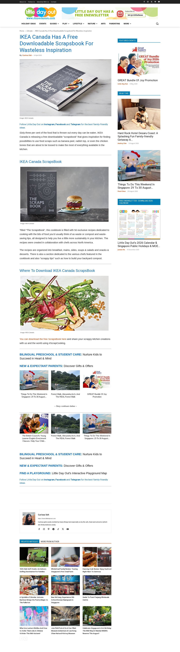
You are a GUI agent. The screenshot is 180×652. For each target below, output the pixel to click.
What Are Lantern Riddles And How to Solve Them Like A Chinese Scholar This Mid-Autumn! (33, 630)
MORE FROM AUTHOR (50, 542)
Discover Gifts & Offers (78, 366)
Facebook (60, 124)
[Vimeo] (155, 1)
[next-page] (25, 638)
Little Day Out (123, 84)
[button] (157, 23)
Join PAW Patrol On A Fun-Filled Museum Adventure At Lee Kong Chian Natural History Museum (63, 630)
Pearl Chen (122, 191)
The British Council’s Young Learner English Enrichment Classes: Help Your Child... (34, 438)
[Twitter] (151, 1)
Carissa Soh (27, 55)
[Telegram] (58, 498)
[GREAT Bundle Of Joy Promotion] (97, 380)
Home (22, 31)
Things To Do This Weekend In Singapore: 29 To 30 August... (136, 186)
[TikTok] (59, 529)
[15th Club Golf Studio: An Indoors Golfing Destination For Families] (34, 557)
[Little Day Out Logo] (41, 13)
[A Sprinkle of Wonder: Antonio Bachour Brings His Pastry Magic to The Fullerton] (34, 585)
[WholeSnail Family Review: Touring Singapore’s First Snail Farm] (65, 557)
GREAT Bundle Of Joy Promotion (138, 80)
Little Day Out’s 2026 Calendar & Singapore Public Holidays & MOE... (139, 244)
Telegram (75, 124)
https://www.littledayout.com (47, 518)
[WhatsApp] (40, 498)
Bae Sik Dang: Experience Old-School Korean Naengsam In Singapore (63, 600)
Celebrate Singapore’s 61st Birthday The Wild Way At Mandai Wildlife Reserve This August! (97, 630)
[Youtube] (158, 1)
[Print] (52, 498)
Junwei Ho (121, 250)
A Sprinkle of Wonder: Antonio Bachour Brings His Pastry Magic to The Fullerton (34, 600)
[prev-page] (21, 638)
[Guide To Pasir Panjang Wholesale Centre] (97, 585)
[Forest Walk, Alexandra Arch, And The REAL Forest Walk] (65, 380)
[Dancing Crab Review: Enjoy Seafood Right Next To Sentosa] (97, 557)
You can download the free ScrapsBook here (43, 339)
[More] (65, 498)
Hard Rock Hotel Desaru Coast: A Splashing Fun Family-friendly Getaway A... (138, 136)
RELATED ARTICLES (29, 542)
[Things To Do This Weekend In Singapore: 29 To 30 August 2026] (34, 380)
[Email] (46, 498)
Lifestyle (30, 31)
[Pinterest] (34, 498)
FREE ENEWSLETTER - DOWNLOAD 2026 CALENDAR (136, 202)
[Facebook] (144, 1)
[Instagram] (147, 1)
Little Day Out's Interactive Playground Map (79, 473)
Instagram (49, 124)
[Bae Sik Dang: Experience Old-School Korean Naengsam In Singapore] (65, 585)
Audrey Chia (122, 143)
